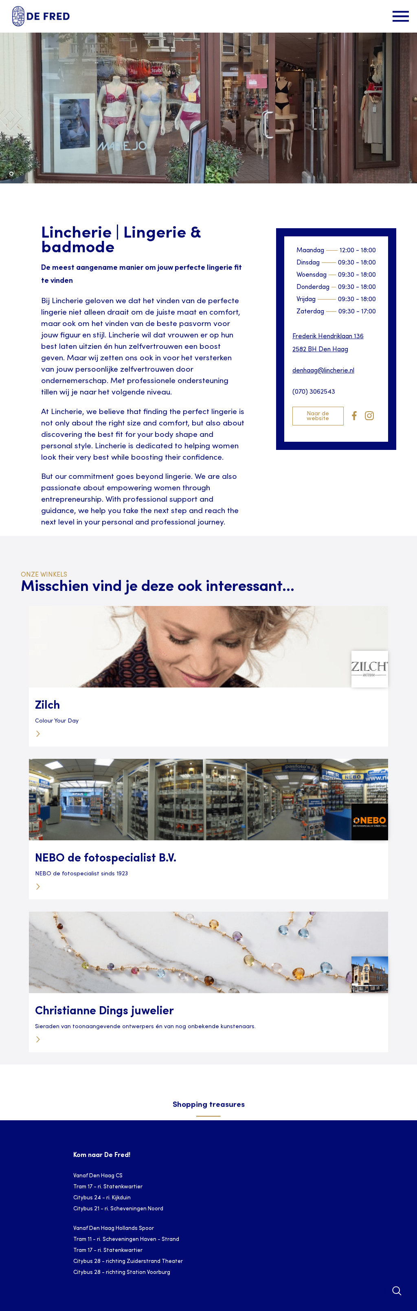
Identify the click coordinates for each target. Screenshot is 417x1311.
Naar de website (318, 416)
